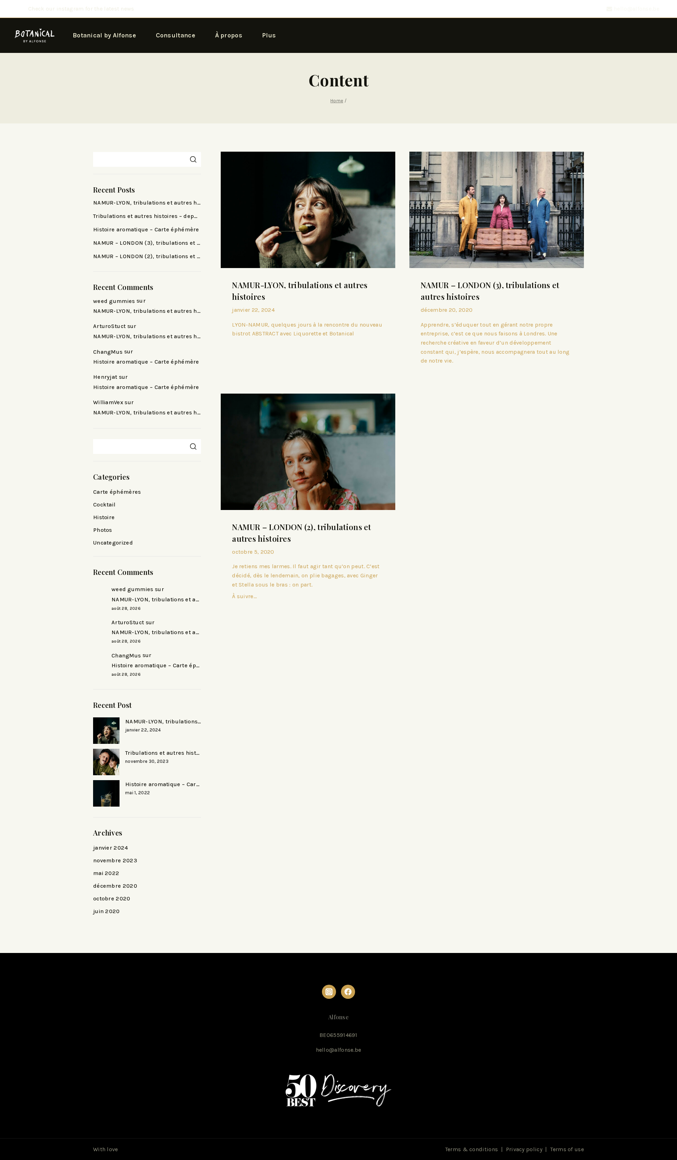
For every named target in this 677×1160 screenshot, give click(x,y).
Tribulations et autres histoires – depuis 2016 (147, 216)
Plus (269, 35)
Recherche (193, 159)
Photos (102, 530)
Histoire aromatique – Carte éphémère (146, 229)
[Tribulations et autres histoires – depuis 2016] (106, 762)
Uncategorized (113, 542)
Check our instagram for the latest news (81, 8)
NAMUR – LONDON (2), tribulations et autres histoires (147, 256)
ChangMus (107, 351)
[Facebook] (348, 992)
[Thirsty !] (34, 35)
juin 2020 (106, 911)
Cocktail (104, 504)
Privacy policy (524, 1149)
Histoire (104, 517)
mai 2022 (106, 873)
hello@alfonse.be (338, 1049)
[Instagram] (329, 992)
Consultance (175, 35)
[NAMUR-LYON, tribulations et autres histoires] (106, 730)
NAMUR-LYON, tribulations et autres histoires (147, 202)
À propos (228, 35)
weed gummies (114, 301)
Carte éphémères (117, 491)
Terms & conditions (471, 1149)
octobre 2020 (111, 898)
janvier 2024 (110, 847)
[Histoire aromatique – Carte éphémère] (106, 793)
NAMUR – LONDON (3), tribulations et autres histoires (147, 242)
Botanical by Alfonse (104, 35)
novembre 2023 (115, 860)
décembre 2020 (115, 885)
